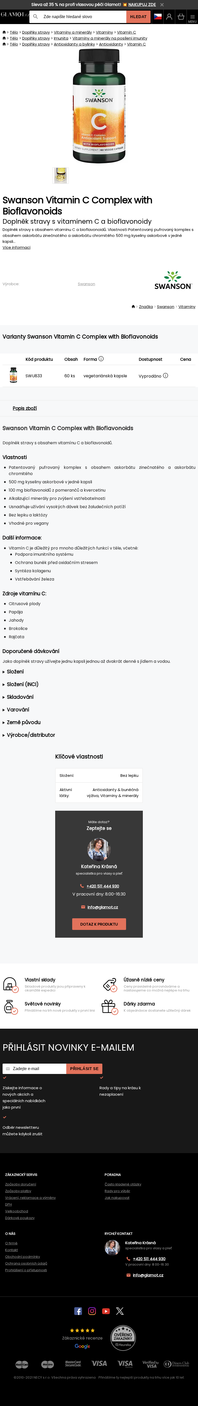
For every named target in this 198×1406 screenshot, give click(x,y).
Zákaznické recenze (82, 1338)
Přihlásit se (84, 1068)
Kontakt (11, 1249)
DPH (8, 1204)
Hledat (138, 16)
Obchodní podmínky (22, 1256)
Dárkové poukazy (20, 1217)
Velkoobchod (16, 1211)
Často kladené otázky (123, 1184)
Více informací (16, 247)
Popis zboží (25, 408)
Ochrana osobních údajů (26, 1263)
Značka (146, 306)
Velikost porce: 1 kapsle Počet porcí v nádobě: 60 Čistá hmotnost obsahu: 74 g (93, 672)
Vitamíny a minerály (73, 32)
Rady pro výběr (117, 1191)
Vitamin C (136, 44)
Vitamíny (104, 32)
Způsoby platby (18, 1191)
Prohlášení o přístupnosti (26, 1270)
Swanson (86, 284)
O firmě (11, 1243)
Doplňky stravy (36, 32)
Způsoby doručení (20, 1184)
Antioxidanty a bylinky (74, 44)
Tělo (14, 32)
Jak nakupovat (117, 1197)
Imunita (61, 38)
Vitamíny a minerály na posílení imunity (109, 38)
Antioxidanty (111, 44)
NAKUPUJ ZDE (142, 4)
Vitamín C (126, 32)
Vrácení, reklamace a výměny (30, 1197)
